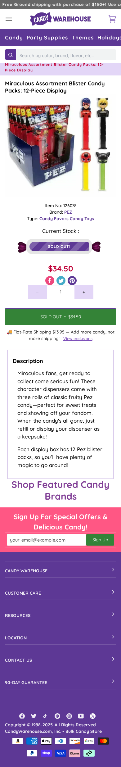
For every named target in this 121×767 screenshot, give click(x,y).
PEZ (68, 212)
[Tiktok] (45, 716)
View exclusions (77, 338)
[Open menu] (14, 19)
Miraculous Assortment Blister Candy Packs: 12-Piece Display (55, 87)
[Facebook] (22, 716)
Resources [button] (17, 615)
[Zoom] (60, 145)
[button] (14, 37)
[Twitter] (34, 716)
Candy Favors (54, 218)
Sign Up (100, 539)
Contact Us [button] (18, 660)
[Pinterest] (57, 716)
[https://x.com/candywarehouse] (93, 716)
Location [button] (16, 638)
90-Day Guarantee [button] (26, 682)
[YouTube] (81, 716)
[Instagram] (69, 716)
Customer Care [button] (23, 593)
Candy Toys (82, 218)
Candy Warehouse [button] (26, 571)
